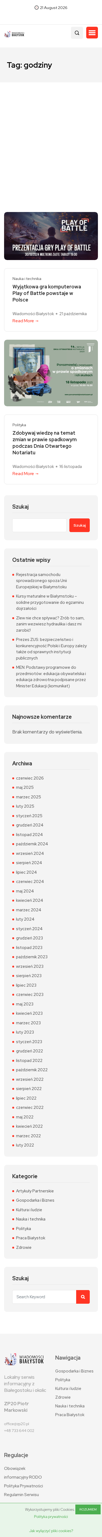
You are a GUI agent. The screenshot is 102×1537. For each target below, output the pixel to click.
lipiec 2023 (26, 985)
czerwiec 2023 (30, 994)
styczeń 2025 (29, 816)
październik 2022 (32, 1070)
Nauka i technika (27, 279)
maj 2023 (24, 1004)
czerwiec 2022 (30, 1107)
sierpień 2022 (29, 1088)
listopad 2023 (29, 947)
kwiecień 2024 (29, 900)
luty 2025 (25, 806)
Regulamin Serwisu (21, 1494)
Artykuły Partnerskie (35, 1191)
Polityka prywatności (51, 1516)
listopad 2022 (29, 1060)
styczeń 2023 (29, 1041)
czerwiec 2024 (30, 881)
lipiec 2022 (26, 1098)
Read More (23, 320)
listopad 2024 (29, 834)
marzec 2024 (28, 910)
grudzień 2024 (30, 825)
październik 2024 (32, 844)
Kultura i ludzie (29, 1210)
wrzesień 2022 (30, 1079)
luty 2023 (25, 1032)
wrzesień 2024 (30, 853)
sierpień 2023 (29, 975)
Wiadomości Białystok (33, 314)
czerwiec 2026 (30, 778)
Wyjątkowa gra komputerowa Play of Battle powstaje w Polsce (47, 293)
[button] (92, 33)
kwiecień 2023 (29, 1013)
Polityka (19, 425)
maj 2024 (25, 891)
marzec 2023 (28, 1023)
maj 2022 (24, 1117)
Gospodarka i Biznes (35, 1200)
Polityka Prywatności (23, 1486)
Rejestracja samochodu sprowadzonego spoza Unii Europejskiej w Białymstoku (41, 581)
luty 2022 (25, 1145)
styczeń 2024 (29, 929)
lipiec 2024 (26, 872)
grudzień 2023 (29, 938)
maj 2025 (25, 787)
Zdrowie (24, 1247)
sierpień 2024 (29, 863)
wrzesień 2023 (30, 966)
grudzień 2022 (29, 1051)
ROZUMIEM (88, 1509)
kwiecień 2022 (29, 1126)
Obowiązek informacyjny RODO (23, 1473)
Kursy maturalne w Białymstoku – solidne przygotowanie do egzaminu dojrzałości (50, 602)
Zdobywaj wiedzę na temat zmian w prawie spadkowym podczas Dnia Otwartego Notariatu (45, 443)
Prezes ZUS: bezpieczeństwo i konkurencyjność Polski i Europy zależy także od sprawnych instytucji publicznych (51, 649)
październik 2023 (32, 957)
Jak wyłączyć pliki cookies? (51, 1530)
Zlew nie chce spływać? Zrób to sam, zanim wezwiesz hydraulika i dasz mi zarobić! (50, 624)
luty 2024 (25, 919)
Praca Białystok (30, 1238)
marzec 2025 (28, 797)
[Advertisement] (51, 136)
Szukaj (20, 506)
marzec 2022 (28, 1136)
